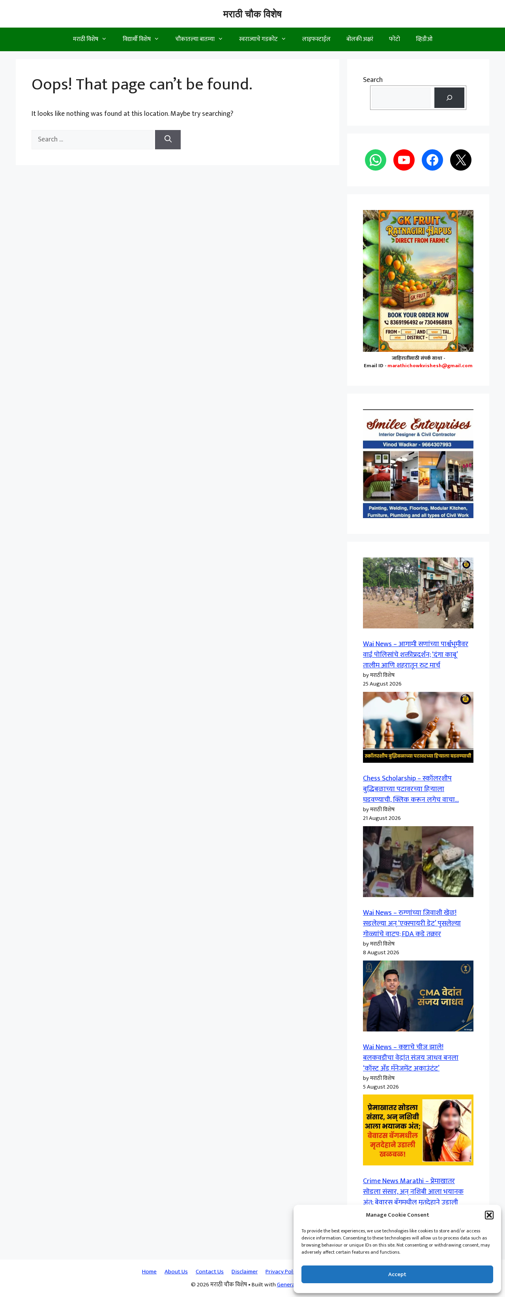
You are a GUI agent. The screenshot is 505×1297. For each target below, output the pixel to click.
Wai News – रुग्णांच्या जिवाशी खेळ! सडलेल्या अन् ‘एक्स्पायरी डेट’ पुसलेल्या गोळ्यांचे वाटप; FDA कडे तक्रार (412, 923)
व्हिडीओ (424, 39)
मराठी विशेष (85, 39)
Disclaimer (245, 1272)
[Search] (168, 139)
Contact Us (210, 1272)
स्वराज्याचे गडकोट (258, 39)
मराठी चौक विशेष (252, 14)
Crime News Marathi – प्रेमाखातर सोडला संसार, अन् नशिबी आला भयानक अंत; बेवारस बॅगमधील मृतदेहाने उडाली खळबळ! (413, 1197)
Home (149, 1272)
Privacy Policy (283, 1272)
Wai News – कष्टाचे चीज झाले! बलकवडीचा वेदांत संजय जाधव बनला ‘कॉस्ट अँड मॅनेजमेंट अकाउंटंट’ (410, 1057)
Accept (397, 1274)
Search (373, 80)
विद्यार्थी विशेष (137, 39)
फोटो (394, 39)
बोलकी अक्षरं (359, 39)
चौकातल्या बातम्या (195, 39)
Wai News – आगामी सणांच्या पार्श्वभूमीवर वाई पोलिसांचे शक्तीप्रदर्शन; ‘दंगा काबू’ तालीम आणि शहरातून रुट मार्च (415, 654)
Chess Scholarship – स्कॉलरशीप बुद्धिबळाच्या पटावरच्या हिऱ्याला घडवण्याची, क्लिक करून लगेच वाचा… (411, 789)
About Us (176, 1272)
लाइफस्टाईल (316, 39)
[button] (489, 1215)
